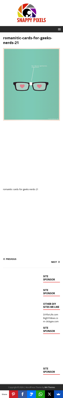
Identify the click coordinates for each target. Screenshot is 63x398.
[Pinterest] (13, 394)
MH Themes (50, 387)
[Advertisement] (31, 155)
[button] (58, 29)
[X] (49, 394)
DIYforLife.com (50, 314)
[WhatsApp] (40, 394)
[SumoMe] (58, 394)
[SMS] (31, 394)
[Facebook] (22, 394)
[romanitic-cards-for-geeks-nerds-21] (31, 118)
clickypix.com (52, 321)
